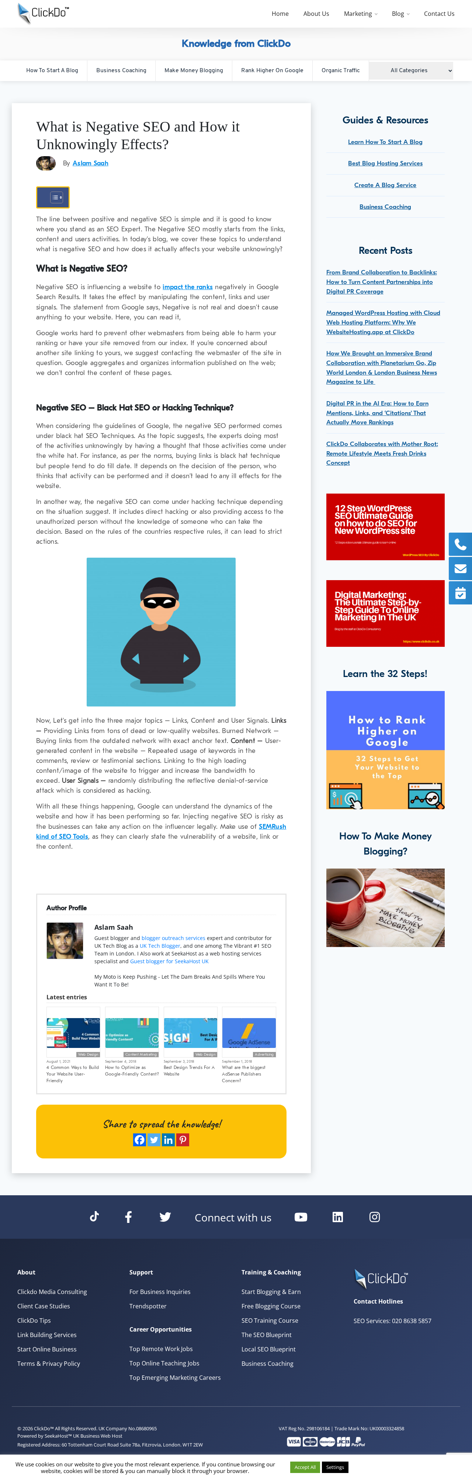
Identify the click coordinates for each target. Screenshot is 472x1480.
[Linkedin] (168, 1139)
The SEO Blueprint (267, 1335)
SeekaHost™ (58, 1435)
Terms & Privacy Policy (48, 1364)
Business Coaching (121, 71)
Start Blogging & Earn (271, 1292)
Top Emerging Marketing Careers (175, 1378)
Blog (398, 14)
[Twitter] (154, 1139)
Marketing (358, 14)
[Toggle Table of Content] (53, 197)
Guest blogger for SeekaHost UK (169, 961)
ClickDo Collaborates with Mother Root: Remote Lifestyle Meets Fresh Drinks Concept (382, 453)
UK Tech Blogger (160, 945)
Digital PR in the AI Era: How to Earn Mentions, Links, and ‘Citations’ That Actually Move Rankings (377, 413)
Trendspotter (148, 1306)
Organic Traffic (341, 71)
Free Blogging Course (271, 1306)
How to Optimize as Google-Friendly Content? (132, 1071)
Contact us (439, 14)
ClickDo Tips (34, 1320)
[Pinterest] (182, 1139)
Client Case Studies (43, 1306)
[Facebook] (139, 1139)
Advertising (264, 1054)
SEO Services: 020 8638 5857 (392, 1321)
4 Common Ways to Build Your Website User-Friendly (72, 1074)
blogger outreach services (173, 937)
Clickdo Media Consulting (52, 1292)
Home (280, 14)
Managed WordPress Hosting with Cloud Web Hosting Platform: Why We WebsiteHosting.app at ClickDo (383, 322)
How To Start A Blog (52, 71)
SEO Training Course (270, 1320)
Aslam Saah (90, 163)
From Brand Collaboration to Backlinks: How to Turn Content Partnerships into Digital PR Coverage (381, 282)
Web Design (88, 1054)
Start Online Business (47, 1349)
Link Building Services (47, 1335)
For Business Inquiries (160, 1292)
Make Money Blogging (193, 71)
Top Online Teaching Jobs (164, 1363)
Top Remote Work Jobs (161, 1349)
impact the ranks (188, 287)
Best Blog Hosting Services (385, 163)
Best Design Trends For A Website (189, 1071)
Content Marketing (141, 1054)
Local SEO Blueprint (269, 1349)
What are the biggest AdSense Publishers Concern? (244, 1074)
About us (316, 14)
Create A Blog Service (385, 185)
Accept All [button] (305, 1467)
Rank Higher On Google (272, 71)
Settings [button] (335, 1467)
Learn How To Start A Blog (385, 141)
